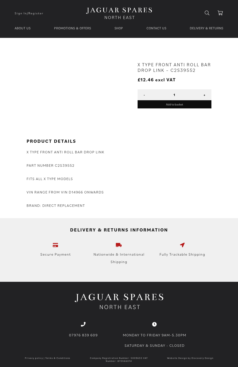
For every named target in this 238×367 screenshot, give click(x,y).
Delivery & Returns (206, 28)
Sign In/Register (29, 13)
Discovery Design (202, 358)
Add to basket (174, 104)
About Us (23, 28)
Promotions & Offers (72, 28)
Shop (119, 28)
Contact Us (156, 28)
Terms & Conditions (57, 358)
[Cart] (220, 13)
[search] (210, 13)
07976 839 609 (83, 335)
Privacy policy (34, 358)
